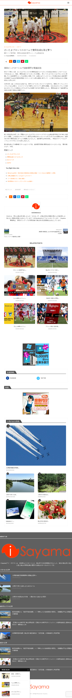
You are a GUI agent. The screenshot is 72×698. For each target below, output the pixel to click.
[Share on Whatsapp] (26, 61)
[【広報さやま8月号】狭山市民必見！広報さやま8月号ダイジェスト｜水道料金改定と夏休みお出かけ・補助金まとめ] (5, 625)
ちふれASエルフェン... (19, 298)
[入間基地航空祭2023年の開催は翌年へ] (36, 445)
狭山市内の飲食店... (43, 521)
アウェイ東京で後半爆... (52, 326)
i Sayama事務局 (10, 55)
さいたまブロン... (16, 691)
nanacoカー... (10, 521)
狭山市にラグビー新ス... (52, 270)
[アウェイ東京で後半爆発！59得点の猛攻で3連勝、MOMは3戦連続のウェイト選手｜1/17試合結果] (52, 313)
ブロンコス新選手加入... (19, 270)
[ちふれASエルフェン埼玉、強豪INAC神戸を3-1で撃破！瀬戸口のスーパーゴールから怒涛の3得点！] (6, 684)
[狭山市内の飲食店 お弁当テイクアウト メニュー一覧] (52, 509)
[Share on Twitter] (18, 61)
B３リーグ (10, 160)
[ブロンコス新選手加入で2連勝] (19, 257)
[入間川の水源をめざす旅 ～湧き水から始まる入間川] (52, 483)
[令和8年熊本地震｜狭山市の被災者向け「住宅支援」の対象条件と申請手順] (5, 635)
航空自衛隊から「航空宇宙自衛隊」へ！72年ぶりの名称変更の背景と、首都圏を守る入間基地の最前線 (42, 613)
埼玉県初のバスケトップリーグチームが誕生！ (20, 181)
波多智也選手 (18, 189)
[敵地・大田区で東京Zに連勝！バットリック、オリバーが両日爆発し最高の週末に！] (6, 675)
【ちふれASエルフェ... (19, 326)
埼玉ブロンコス (8, 189)
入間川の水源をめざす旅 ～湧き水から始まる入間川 (29, 597)
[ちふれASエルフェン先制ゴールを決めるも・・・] (19, 285)
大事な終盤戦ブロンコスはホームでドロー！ (20, 175)
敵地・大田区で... (16, 674)
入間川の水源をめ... (43, 494)
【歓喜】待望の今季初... (52, 298)
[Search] (71, 2)
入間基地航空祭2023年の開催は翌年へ (24, 575)
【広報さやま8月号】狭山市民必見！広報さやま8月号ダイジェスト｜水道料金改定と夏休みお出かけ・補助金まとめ (42, 623)
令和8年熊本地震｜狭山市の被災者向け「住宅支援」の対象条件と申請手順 (36, 633)
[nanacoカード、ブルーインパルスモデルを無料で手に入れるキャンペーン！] (20, 509)
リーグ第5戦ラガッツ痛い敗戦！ (16, 178)
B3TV (9, 163)
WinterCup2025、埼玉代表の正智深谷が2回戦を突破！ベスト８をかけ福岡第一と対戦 (31, 173)
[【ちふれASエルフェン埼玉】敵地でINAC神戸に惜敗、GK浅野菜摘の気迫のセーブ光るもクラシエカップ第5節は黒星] (19, 313)
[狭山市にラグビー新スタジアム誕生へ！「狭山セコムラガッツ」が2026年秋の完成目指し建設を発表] (52, 257)
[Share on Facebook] (14, 61)
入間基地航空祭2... (12, 468)
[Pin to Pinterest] (22, 61)
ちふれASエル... (15, 683)
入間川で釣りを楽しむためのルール (23, 586)
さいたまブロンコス (13, 154)
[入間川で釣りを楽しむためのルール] (20, 483)
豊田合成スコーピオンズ (15, 157)
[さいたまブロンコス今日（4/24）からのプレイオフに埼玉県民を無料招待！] (6, 693)
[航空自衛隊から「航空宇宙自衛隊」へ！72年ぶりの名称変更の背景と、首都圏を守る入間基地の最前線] (5, 614)
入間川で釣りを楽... (11, 494)
